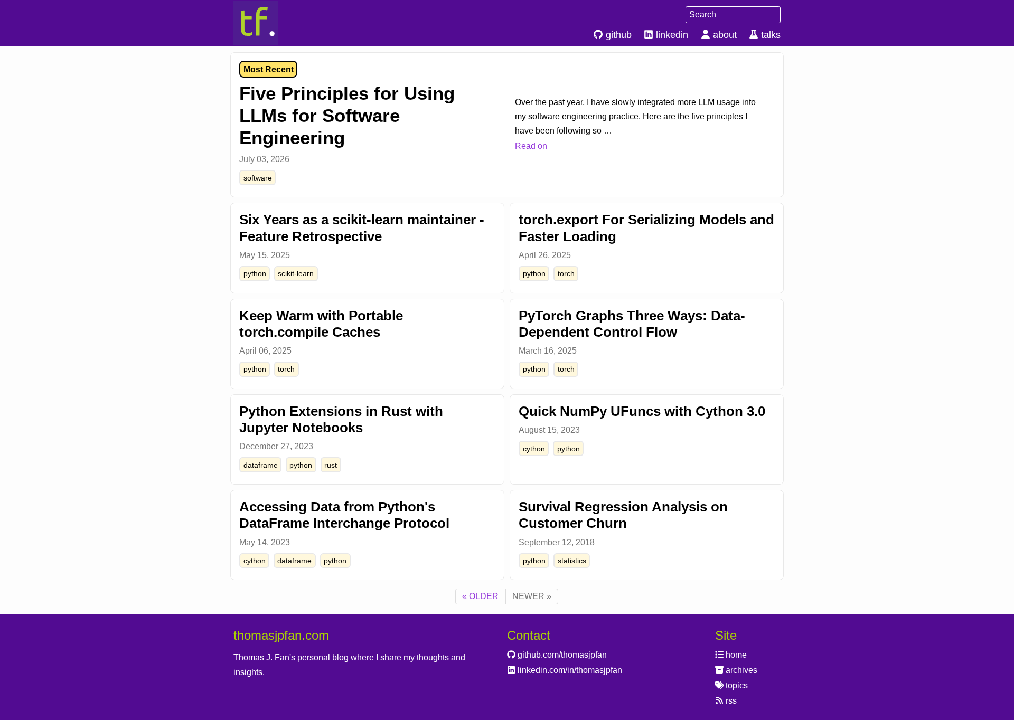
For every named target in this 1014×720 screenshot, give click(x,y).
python (254, 273)
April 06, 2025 (265, 350)
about (723, 35)
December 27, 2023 (276, 446)
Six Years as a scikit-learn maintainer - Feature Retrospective (361, 228)
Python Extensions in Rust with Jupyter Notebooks (341, 419)
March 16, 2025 (548, 350)
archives (740, 670)
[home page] (274, 23)
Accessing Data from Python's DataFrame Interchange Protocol (344, 515)
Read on (531, 145)
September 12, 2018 (557, 542)
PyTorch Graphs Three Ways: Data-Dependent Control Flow (632, 324)
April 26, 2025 (545, 255)
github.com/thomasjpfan (561, 654)
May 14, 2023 (264, 542)
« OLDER (480, 596)
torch (566, 273)
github (617, 35)
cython (534, 448)
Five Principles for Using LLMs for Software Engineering (347, 115)
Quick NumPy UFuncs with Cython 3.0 (642, 411)
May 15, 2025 (264, 255)
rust (330, 465)
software (257, 178)
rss (730, 700)
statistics (572, 560)
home (735, 654)
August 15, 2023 (549, 429)
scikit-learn (296, 273)
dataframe (260, 465)
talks (769, 35)
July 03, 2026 (264, 159)
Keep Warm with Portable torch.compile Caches (321, 324)
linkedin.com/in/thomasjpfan (568, 670)
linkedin (670, 35)
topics (736, 685)
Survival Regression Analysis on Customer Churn (623, 515)
